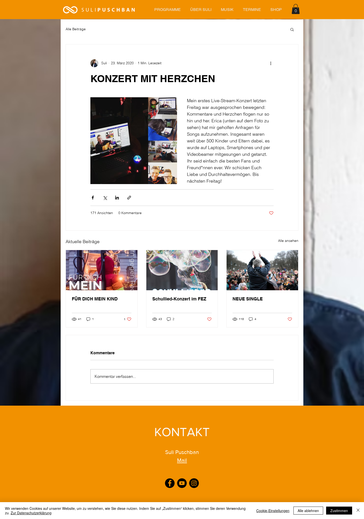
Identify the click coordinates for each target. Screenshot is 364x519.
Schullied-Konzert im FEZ (179, 298)
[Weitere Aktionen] (271, 63)
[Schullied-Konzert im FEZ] (182, 270)
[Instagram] (194, 483)
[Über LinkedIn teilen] (117, 197)
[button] (167, 9)
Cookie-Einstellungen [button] (272, 510)
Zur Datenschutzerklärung (31, 512)
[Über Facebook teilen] (92, 197)
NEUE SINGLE (248, 298)
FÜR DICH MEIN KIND (95, 298)
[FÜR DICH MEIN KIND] (101, 270)
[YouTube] (182, 483)
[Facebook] (170, 483)
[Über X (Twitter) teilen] (105, 197)
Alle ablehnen (308, 510)
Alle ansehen (288, 240)
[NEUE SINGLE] (262, 270)
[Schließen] (358, 510)
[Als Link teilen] (129, 197)
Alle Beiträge (76, 29)
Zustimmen (339, 510)
